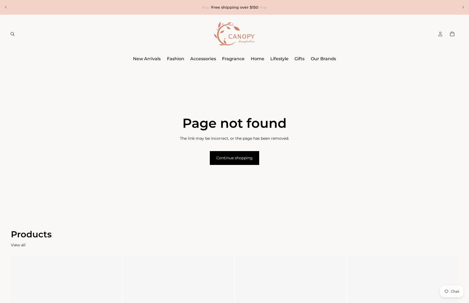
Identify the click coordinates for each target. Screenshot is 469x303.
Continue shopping (234, 157)
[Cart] (452, 34)
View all (18, 245)
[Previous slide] (6, 7)
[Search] (12, 34)
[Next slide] (463, 7)
